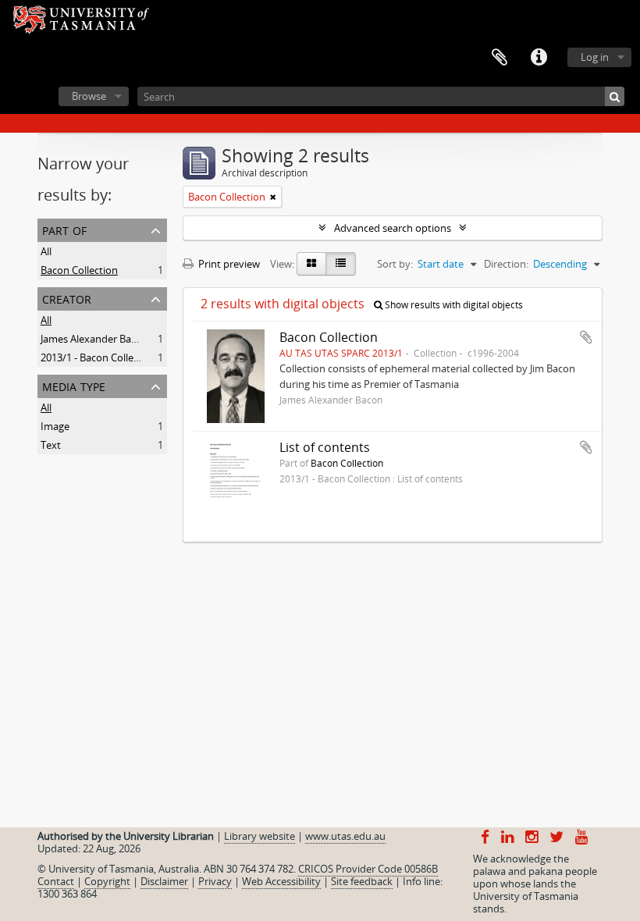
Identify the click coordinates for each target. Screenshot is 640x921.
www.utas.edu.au (345, 836)
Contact (55, 881)
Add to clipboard (586, 337)
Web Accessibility (281, 881)
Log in (595, 57)
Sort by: (395, 264)
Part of (64, 229)
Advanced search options (392, 228)
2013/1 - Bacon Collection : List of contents (138, 357)
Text (51, 445)
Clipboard (499, 57)
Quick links (538, 57)
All (46, 251)
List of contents (324, 447)
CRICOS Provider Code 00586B (368, 869)
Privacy (215, 881)
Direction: (506, 264)
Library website (259, 836)
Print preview (228, 264)
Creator (66, 297)
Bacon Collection (79, 270)
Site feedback (362, 881)
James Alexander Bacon (94, 339)
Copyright (107, 881)
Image (55, 426)
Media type (73, 385)
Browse (89, 96)
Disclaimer (164, 881)
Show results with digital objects (452, 304)
